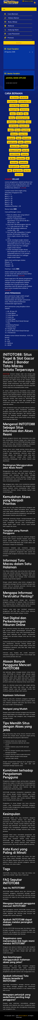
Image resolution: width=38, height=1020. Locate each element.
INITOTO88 (6, 374)
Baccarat (24, 146)
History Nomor (13, 18)
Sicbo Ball (20, 158)
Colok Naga (14, 106)
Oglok (11, 130)
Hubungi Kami (13, 29)
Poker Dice (23, 134)
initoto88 (23, 188)
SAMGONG (23, 162)
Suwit (18, 138)
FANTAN (25, 154)
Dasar (13, 114)
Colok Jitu (24, 106)
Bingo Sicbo (18, 170)
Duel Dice (19, 175)
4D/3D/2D (23, 97)
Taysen (27, 142)
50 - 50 (19, 114)
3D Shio (12, 158)
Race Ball (14, 162)
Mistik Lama (12, 142)
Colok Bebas (12, 102)
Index (21, 142)
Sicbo (28, 122)
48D (9, 170)
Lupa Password (13, 33)
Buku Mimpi (12, 22)
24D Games (12, 122)
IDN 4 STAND (14, 154)
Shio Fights (24, 166)
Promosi (10, 37)
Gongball (11, 138)
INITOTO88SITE (23, 1015)
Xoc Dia (27, 170)
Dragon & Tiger (15, 150)
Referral (10, 26)
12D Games (14, 126)
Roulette (21, 122)
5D (27, 158)
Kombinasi (24, 110)
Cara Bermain (12, 14)
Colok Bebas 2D (24, 102)
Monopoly (26, 138)
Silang (12, 118)
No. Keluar (14, 97)
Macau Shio (15, 146)
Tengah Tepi (14, 110)
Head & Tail (24, 126)
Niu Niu (25, 150)
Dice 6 (17, 130)
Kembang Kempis (22, 118)
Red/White (25, 130)
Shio (26, 114)
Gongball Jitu (14, 166)
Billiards (14, 134)
